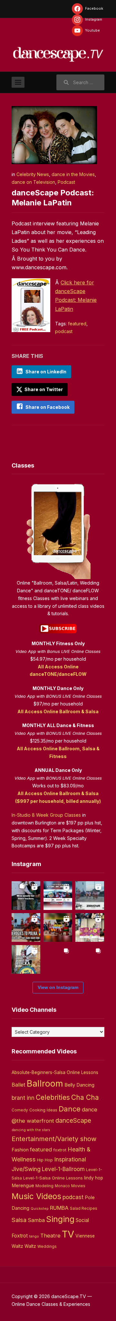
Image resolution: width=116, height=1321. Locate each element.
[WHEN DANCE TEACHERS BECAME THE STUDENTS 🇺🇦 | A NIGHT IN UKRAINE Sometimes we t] (26, 895)
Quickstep (40, 1209)
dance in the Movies (73, 174)
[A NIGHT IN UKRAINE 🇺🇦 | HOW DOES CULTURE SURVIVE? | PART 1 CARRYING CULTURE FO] (89, 895)
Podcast (66, 182)
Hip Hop (45, 1159)
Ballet (18, 1084)
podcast (63, 331)
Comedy (20, 1110)
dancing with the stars (31, 1130)
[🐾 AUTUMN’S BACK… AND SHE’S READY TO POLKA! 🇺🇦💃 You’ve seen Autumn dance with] (26, 959)
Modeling (44, 1185)
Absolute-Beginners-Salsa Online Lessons (55, 1072)
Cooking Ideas (43, 1110)
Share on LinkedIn (45, 371)
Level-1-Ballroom (63, 1169)
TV (68, 1234)
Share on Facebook (47, 407)
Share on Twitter (43, 389)
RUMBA (59, 1208)
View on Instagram (58, 987)
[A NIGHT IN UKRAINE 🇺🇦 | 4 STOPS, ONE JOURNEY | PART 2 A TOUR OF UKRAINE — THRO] (58, 895)
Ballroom (45, 1083)
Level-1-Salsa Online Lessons (53, 1177)
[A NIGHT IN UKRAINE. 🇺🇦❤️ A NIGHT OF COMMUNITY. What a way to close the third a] (58, 927)
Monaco (62, 1186)
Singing (60, 1219)
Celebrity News (32, 174)
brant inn (23, 1097)
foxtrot (59, 1149)
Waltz (30, 1246)
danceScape (73, 1120)
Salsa (19, 1220)
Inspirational (70, 1159)
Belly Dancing (79, 1085)
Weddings (47, 1246)
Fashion (20, 1150)
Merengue (23, 1185)
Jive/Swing (26, 1169)
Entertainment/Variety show (54, 1139)
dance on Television (33, 182)
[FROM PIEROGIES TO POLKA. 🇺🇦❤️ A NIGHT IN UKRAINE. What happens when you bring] (26, 927)
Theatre (50, 1235)
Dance (70, 1109)
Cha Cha (85, 1097)
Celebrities (53, 1097)
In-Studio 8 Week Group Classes (46, 815)
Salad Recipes (83, 1208)
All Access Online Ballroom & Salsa (58, 711)
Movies (78, 1185)
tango (34, 1236)
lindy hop (93, 1177)
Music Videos (36, 1196)
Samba (36, 1220)
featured (77, 323)
